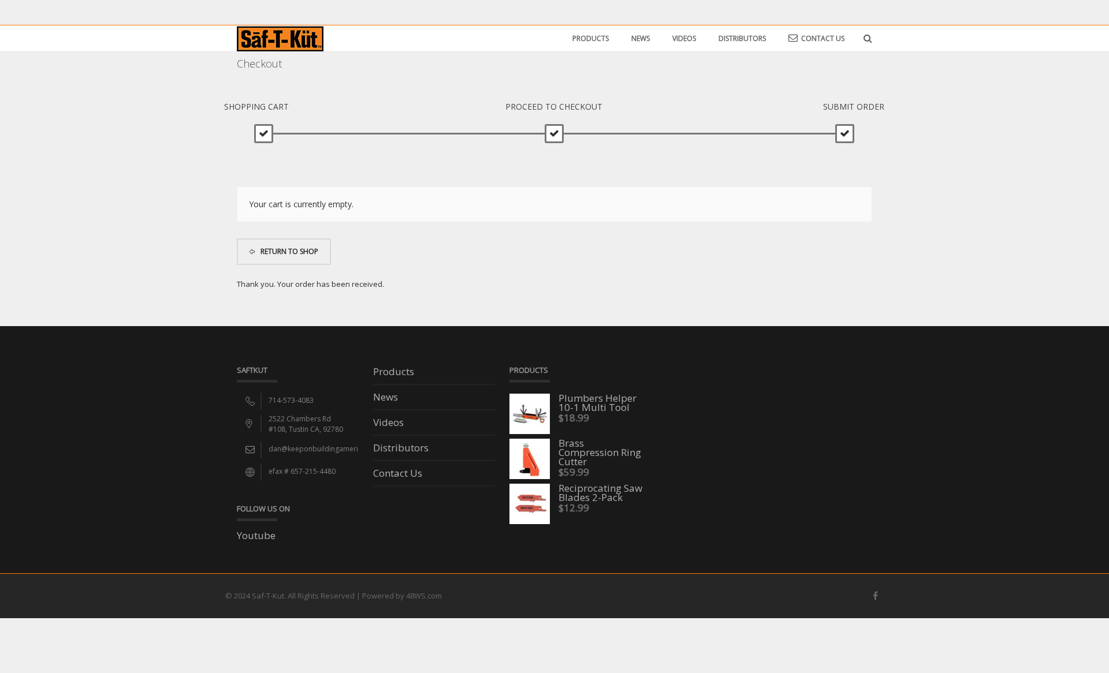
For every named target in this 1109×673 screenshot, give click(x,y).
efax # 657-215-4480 (302, 471)
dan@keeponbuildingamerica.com (325, 449)
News (640, 38)
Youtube (256, 535)
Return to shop (288, 251)
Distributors (742, 38)
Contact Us (822, 38)
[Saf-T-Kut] (280, 37)
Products (590, 38)
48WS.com (424, 595)
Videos (684, 38)
